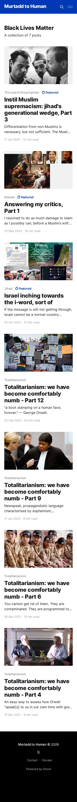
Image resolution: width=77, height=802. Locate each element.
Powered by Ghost (38, 769)
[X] (38, 752)
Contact (32, 760)
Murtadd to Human (25, 6)
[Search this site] (61, 6)
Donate (47, 760)
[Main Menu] (70, 7)
